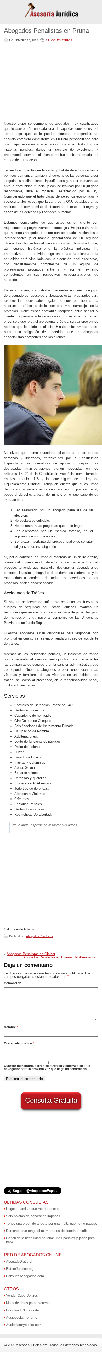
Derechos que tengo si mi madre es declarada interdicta (48, 1231)
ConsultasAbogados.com (25, 1276)
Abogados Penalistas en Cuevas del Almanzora (59, 957)
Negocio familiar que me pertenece (32, 1209)
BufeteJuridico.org (19, 1269)
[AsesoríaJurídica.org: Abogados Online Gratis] (51, 17)
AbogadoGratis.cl (19, 1261)
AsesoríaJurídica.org (31, 1345)
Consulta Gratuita (51, 1100)
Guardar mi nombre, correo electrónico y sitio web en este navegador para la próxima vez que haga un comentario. (47, 1067)
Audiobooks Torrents (21, 1317)
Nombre (11, 1027)
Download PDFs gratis (23, 1310)
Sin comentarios (59, 40)
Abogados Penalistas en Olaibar (31, 954)
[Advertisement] (50, 82)
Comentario (12, 983)
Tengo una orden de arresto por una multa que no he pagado (51, 1223)
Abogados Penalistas (39, 936)
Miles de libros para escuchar (28, 1303)
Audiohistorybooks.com (24, 1325)
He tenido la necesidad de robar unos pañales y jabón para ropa (50, 1239)
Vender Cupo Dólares (22, 1296)
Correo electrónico (19, 1043)
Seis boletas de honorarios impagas (33, 1216)
